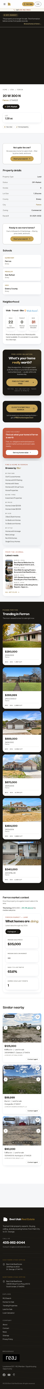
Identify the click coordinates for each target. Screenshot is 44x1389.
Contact (6, 1328)
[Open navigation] (4, 4)
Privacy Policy (8, 1339)
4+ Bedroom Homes (13, 520)
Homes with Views (12, 483)
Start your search (21, 159)
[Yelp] (14, 1374)
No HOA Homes (11, 538)
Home (5, 90)
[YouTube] (9, 1374)
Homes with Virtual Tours (14, 487)
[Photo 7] (29, 1039)
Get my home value (20, 452)
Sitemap (6, 1335)
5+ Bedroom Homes (13, 523)
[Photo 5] (24, 1039)
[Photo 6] (26, 1039)
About (5, 1324)
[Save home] (37, 1017)
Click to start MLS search (21, 408)
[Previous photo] (6, 1028)
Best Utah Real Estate (15, 1383)
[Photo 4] (21, 1039)
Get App (29, 4)
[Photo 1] (13, 1039)
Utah (12, 90)
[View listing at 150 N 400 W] (22, 1131)
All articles (11, 592)
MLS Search (7, 1298)
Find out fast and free (20, 382)
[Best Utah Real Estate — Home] (9, 4)
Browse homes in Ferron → (32, 24)
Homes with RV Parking (13, 480)
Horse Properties (11, 490)
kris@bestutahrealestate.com (20, 1247)
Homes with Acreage (13, 531)
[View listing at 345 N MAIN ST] (22, 1028)
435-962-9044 (14, 1243)
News (5, 1332)
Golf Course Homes (12, 477)
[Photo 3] (18, 1039)
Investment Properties (13, 498)
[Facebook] (4, 1374)
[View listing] (22, 1079)
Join (37, 4)
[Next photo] (38, 1028)
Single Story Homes (12, 541)
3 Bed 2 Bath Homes (12, 517)
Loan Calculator (9, 1313)
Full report (13, 932)
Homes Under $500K (13, 509)
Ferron (20, 90)
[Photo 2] (15, 1039)
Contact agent (33, 1059)
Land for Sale (7, 1309)
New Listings (10, 535)
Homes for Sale (8, 1302)
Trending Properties (10, 1306)
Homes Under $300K (13, 506)
